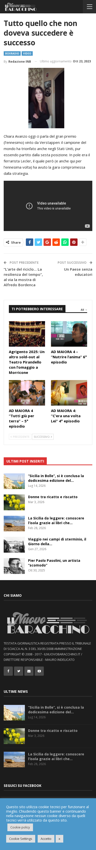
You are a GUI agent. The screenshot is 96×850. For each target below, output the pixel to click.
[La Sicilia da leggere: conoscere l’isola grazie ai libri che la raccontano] (14, 524)
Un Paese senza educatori (78, 272)
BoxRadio (12, 53)
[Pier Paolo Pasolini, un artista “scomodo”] (14, 566)
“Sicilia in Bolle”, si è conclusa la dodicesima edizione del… (56, 478)
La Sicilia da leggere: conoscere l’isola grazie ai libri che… (56, 520)
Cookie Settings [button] (20, 838)
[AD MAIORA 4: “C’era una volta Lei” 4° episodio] (69, 393)
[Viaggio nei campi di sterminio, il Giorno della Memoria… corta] (14, 545)
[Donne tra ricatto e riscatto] (14, 502)
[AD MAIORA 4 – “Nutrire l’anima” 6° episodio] (69, 334)
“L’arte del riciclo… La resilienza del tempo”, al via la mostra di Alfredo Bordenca (23, 277)
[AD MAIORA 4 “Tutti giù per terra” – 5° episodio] (27, 393)
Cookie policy (20, 827)
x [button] (59, 838)
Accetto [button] (46, 838)
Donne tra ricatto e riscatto (53, 496)
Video (27, 53)
